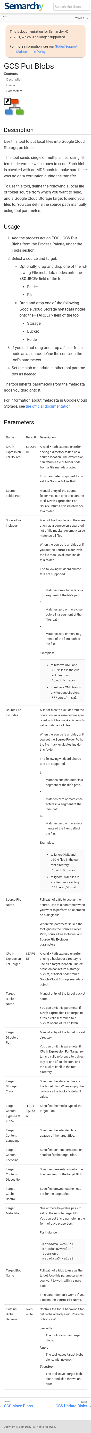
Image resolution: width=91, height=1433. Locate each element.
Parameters (14, 91)
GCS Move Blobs (18, 1406)
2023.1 (79, 18)
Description (14, 79)
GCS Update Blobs (71, 1406)
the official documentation (48, 406)
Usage (10, 85)
